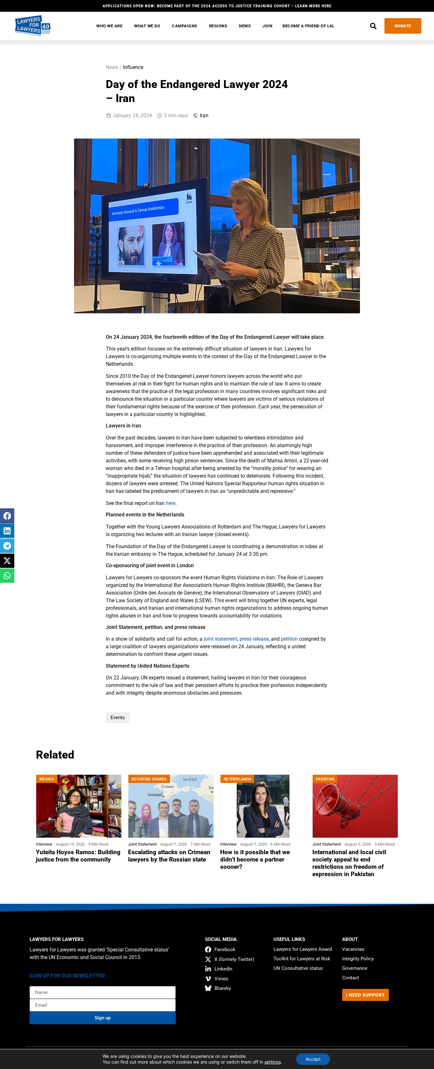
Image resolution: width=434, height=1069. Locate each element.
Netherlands (237, 779)
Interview (44, 844)
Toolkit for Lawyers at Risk (302, 959)
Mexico (46, 779)
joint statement (220, 639)
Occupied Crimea (149, 779)
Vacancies (353, 949)
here (170, 503)
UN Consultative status (298, 968)
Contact (350, 978)
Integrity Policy (358, 959)
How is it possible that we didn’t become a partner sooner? (255, 859)
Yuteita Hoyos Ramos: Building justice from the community (78, 856)
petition (289, 639)
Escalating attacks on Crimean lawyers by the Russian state (169, 856)
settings (272, 1062)
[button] (373, 26)
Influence (133, 67)
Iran (204, 115)
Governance (354, 968)
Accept (313, 1059)
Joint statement (142, 844)
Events (118, 717)
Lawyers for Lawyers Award (303, 949)
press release (254, 639)
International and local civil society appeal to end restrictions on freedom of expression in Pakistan (349, 863)
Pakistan (325, 779)
